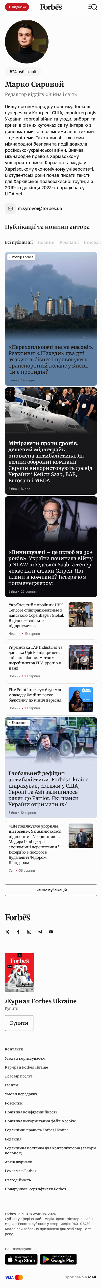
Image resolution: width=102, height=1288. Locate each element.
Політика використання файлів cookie (40, 1121)
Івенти (11, 1085)
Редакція (13, 1139)
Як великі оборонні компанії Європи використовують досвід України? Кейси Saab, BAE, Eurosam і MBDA (50, 462)
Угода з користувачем (25, 1058)
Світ (12, 870)
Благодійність (18, 1180)
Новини (46, 242)
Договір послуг (18, 1076)
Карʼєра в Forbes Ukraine (26, 1067)
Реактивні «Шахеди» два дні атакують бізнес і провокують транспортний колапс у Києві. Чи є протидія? (51, 359)
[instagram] (29, 931)
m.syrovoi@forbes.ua (40, 208)
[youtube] (51, 931)
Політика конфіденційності (31, 1112)
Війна (12, 380)
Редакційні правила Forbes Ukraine (37, 1130)
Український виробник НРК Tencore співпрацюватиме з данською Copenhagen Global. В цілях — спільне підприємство (36, 615)
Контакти (14, 1049)
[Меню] (92, 7)
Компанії (69, 242)
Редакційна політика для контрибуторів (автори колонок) (50, 1150)
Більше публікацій (51, 890)
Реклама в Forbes (20, 1171)
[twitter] (7, 931)
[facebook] (18, 931)
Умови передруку (21, 1094)
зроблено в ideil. (81, 1277)
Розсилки (14, 1103)
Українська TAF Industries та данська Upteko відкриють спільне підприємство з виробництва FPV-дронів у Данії (35, 658)
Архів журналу (18, 1162)
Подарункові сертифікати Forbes (35, 1189)
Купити (19, 1023)
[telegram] (40, 931)
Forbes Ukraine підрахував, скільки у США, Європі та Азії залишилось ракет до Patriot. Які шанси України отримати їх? (48, 788)
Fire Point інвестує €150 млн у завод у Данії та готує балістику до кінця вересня (36, 695)
